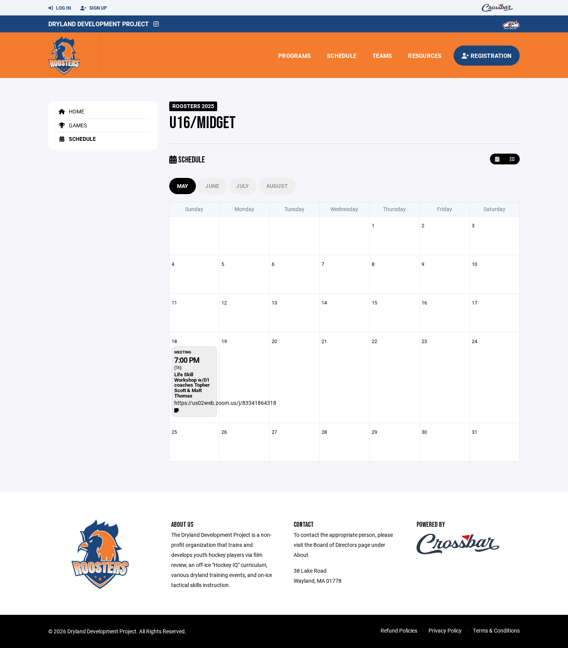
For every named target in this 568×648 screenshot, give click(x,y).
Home (76, 111)
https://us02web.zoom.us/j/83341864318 (225, 402)
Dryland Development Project (98, 24)
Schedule (341, 55)
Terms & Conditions (496, 630)
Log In (63, 8)
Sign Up (97, 8)
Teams (382, 55)
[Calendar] (497, 159)
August (277, 185)
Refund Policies (399, 630)
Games (77, 125)
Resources (424, 55)
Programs (294, 55)
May (183, 185)
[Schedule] (512, 159)
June (212, 185)
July (242, 185)
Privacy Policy (445, 630)
